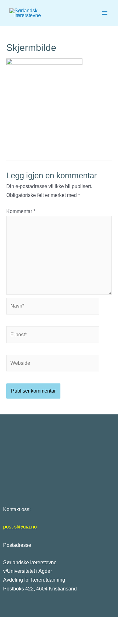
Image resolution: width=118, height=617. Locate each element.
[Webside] (52, 364)
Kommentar (20, 211)
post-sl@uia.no (20, 526)
